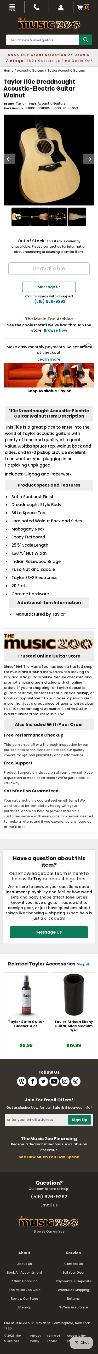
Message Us (49, 287)
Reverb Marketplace (21, 1081)
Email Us (49, 1205)
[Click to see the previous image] (9, 159)
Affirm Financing (24, 1281)
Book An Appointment (24, 1272)
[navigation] (12, 7)
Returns (73, 1298)
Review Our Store (24, 1298)
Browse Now (55, 330)
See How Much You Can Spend (49, 1157)
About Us (24, 1264)
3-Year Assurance (73, 1307)
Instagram (65, 1081)
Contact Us (73, 1264)
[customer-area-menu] (61, 7)
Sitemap (24, 1307)
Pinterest (75, 1081)
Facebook (32, 1081)
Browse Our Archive (49, 1231)
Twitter (43, 1081)
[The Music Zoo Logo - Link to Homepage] (49, 23)
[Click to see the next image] (88, 159)
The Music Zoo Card (25, 1290)
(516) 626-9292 (49, 301)
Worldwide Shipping (73, 1290)
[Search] (85, 40)
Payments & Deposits (73, 1281)
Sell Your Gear (73, 1272)
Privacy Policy (35, 1338)
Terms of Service (53, 1338)
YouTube (54, 1081)
